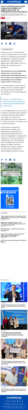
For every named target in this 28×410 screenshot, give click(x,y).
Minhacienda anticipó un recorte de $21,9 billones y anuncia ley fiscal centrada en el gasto (13, 306)
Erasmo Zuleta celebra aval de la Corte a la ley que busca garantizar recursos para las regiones (13, 390)
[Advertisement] (14, 260)
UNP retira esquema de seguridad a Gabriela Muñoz (13, 241)
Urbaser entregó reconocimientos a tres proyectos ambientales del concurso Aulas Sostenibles (13, 363)
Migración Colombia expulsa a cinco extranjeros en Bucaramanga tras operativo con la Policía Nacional (13, 224)
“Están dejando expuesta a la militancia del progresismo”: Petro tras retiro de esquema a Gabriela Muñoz (14, 217)
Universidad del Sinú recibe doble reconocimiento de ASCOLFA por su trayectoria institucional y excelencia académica (12, 334)
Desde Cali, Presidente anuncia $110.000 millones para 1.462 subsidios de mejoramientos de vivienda (12, 235)
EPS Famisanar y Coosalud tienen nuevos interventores (12, 229)
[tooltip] (2, 43)
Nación (3, 18)
